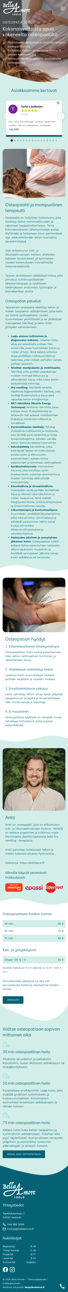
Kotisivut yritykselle (23, 1287)
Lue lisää (14, 129)
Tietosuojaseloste (37, 1279)
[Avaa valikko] (62, 8)
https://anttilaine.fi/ (32, 862)
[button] (61, 116)
